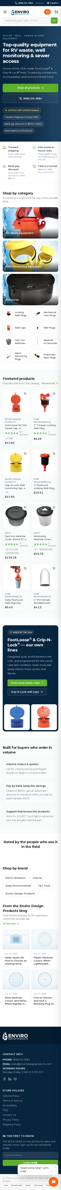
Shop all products (28, 87)
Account (40, 3)
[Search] (54, 20)
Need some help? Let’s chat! (34, 1169)
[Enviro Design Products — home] (20, 11)
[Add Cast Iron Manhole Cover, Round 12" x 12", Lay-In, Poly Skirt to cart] (25, 507)
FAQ (5, 1110)
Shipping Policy (12, 1124)
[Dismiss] (55, 1167)
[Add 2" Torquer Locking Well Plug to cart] (54, 393)
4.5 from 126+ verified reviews (22, 110)
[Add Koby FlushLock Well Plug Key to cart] (25, 568)
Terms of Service (12, 1100)
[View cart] (56, 11)
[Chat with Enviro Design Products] (53, 1182)
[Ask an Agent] (47, 12)
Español (54, 3)
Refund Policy (11, 1095)
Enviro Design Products (20, 893)
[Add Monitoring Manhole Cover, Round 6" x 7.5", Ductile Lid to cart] (54, 507)
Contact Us (9, 1114)
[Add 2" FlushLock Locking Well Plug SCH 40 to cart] (54, 453)
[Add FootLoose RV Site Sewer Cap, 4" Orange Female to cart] (25, 393)
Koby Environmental (18, 885)
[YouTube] (15, 1079)
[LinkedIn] (10, 1079)
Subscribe (30, 1162)
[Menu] (5, 12)
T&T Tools (44, 885)
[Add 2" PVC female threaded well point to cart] (54, 568)
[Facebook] (4, 1079)
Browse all (48, 383)
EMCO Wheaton (16, 877)
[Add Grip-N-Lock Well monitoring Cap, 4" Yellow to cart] (25, 453)
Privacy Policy (11, 1119)
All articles (9, 923)
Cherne (37, 877)
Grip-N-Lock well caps (25, 691)
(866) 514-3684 (25, 3)
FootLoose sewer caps (25, 682)
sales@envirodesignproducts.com (32, 1064)
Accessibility (10, 1105)
